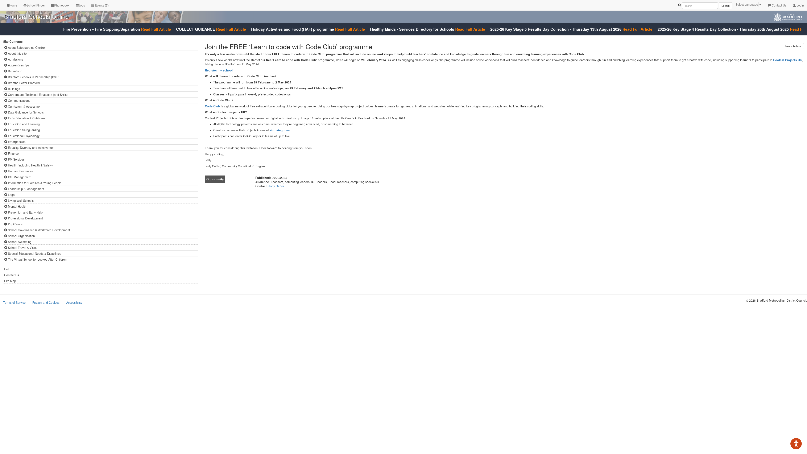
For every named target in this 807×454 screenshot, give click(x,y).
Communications (18, 100)
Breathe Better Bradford (23, 83)
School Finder (35, 5)
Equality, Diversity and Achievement (31, 147)
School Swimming (19, 242)
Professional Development (25, 218)
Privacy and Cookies (45, 302)
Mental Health (16, 206)
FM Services (16, 159)
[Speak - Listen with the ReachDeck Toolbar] (796, 443)
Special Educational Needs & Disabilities (34, 253)
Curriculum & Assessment (24, 106)
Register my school (219, 70)
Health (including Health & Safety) (30, 165)
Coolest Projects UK (787, 60)
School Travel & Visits (22, 247)
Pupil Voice (14, 224)
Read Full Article (141, 29)
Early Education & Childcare (26, 118)
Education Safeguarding (23, 130)
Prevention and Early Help (25, 212)
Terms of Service (14, 302)
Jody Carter (276, 186)
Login (800, 5)
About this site (17, 53)
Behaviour (14, 71)
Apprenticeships (18, 65)
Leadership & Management (25, 189)
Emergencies (16, 142)
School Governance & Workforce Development (38, 230)
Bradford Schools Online (36, 17)
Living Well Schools (20, 200)
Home (13, 5)
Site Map (10, 281)
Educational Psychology (23, 136)
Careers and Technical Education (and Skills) (37, 94)
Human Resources (20, 171)
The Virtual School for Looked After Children (37, 259)
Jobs (82, 5)
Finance (13, 153)
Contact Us (778, 5)
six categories (280, 130)
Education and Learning (23, 124)
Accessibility (74, 302)
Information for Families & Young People (34, 183)
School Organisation (21, 236)
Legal (11, 195)
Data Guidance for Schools (25, 112)
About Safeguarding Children (26, 47)
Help (7, 269)
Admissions (15, 59)
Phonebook (61, 5)
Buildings (13, 89)
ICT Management (19, 177)
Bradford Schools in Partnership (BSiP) (33, 77)
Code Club (212, 106)
